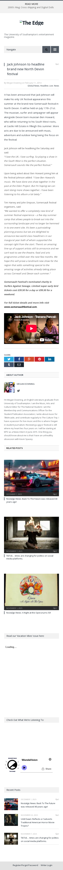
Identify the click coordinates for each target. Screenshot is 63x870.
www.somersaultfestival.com (20, 306)
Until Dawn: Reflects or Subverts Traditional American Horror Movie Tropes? (37, 822)
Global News (33, 85)
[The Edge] (31, 22)
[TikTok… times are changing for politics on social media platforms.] (31, 534)
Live (51, 85)
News (56, 85)
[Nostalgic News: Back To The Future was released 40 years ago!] (31, 477)
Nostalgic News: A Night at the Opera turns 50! (28, 612)
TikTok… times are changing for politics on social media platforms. (40, 839)
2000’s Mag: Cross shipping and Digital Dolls (31, 7)
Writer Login (46, 865)
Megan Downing (26, 383)
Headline (44, 85)
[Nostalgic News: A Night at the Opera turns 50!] (31, 591)
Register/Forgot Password (25, 865)
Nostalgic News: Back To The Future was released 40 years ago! (38, 805)
